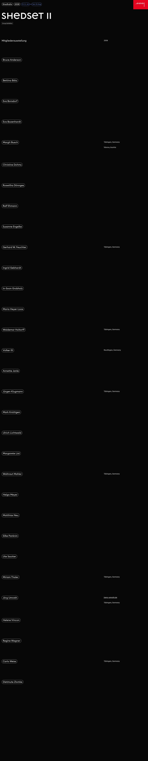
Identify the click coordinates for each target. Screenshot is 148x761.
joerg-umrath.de (110, 597)
